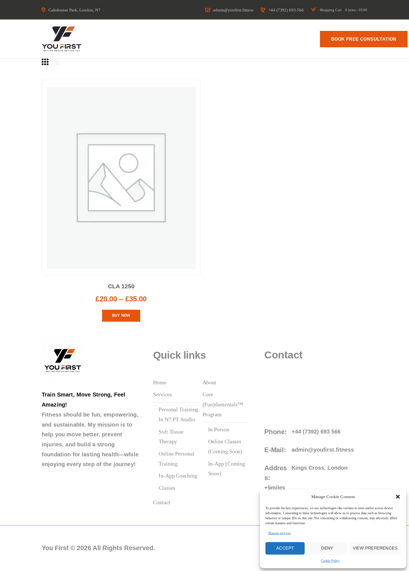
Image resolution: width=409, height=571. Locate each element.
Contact (161, 502)
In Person (218, 429)
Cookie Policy (330, 561)
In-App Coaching (178, 475)
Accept (285, 548)
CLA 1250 (121, 286)
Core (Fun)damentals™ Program (223, 404)
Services (162, 394)
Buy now (121, 315)
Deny (327, 548)
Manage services (279, 533)
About (209, 382)
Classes (167, 488)
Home (160, 382)
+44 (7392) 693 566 (316, 432)
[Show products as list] (55, 61)
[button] (398, 496)
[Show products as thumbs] (45, 61)
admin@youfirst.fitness (323, 450)
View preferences (375, 548)
